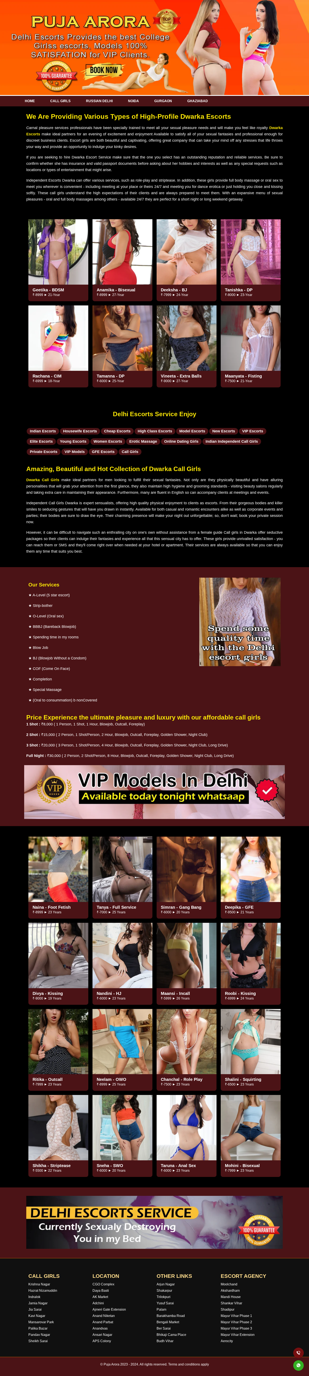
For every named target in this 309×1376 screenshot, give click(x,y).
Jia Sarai (35, 1309)
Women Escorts (108, 441)
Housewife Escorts (80, 431)
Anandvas (100, 1328)
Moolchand (229, 1284)
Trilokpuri (163, 1297)
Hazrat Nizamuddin (42, 1290)
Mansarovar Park (41, 1322)
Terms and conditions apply (188, 1364)
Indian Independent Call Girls (232, 441)
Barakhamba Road (171, 1316)
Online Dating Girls (181, 441)
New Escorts (223, 431)
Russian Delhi (99, 101)
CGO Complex (103, 1284)
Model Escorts (192, 431)
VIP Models (75, 452)
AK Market (100, 1297)
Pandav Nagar (39, 1334)
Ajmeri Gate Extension (109, 1309)
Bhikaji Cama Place (171, 1334)
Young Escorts (73, 441)
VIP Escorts (252, 431)
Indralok (34, 1297)
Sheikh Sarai (38, 1341)
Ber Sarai (164, 1328)
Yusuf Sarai (165, 1303)
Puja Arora (111, 1364)
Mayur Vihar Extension (238, 1334)
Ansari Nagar (102, 1334)
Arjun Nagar (166, 1284)
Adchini (98, 1303)
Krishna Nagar (39, 1284)
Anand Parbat (102, 1322)
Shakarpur (164, 1290)
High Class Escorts (155, 431)
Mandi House (231, 1297)
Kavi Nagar (36, 1316)
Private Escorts (43, 452)
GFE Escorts (103, 452)
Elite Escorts (41, 441)
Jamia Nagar (38, 1303)
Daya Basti (100, 1290)
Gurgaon (163, 101)
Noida (133, 101)
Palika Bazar (38, 1328)
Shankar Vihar (231, 1303)
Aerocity (227, 1341)
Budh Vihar (165, 1341)
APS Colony (101, 1341)
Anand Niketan (103, 1316)
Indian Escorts (43, 431)
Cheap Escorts (117, 431)
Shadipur (227, 1309)
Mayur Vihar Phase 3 (236, 1328)
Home (30, 101)
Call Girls (130, 452)
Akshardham (230, 1290)
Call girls (60, 101)
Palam (161, 1309)
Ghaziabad (197, 101)
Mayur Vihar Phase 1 (236, 1316)
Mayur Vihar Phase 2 (236, 1322)
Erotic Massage (143, 441)
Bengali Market (168, 1322)
